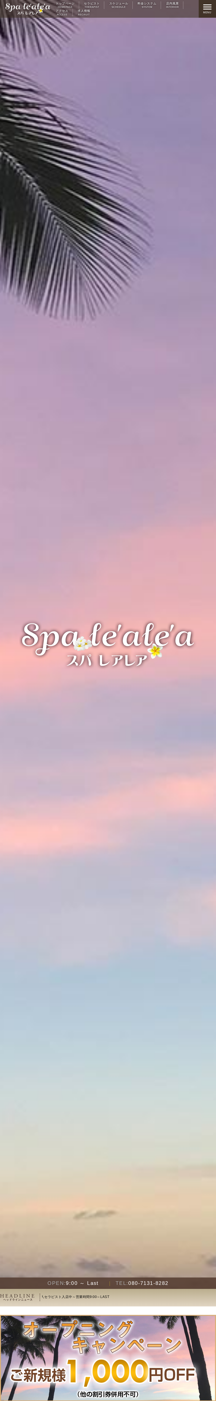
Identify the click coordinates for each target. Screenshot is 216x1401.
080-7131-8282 (142, 1283)
